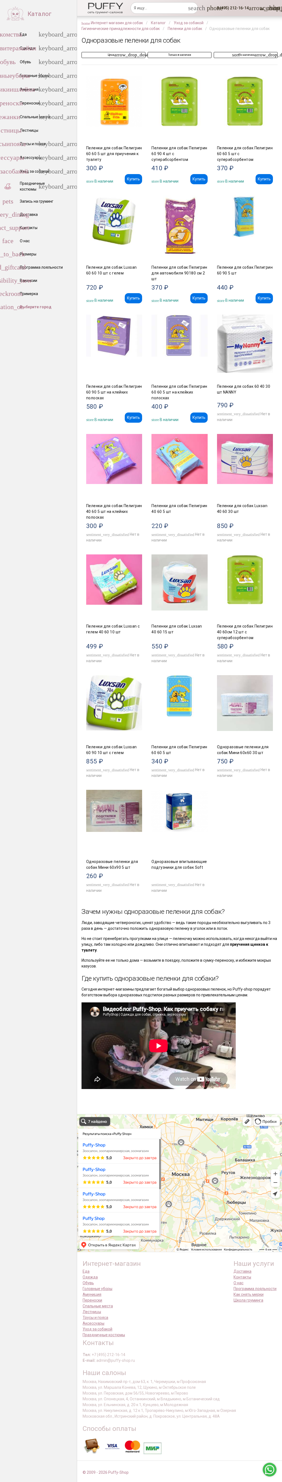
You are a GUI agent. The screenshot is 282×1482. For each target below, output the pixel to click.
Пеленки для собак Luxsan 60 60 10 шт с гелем (111, 270)
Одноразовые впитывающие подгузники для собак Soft (179, 864)
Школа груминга (248, 1300)
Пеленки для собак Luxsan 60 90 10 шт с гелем (111, 750)
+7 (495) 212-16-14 (108, 1354)
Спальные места (98, 1306)
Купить (133, 179)
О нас (238, 1283)
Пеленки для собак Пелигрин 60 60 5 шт (179, 750)
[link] (263, 8)
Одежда (90, 1277)
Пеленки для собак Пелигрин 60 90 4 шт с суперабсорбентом (179, 154)
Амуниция (92, 1294)
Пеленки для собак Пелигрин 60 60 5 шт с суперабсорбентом (245, 154)
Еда (86, 1271)
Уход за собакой (97, 1329)
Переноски (92, 1300)
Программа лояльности (255, 1288)
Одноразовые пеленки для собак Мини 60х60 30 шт (243, 750)
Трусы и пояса (95, 1317)
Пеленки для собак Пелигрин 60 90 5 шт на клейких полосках (114, 392)
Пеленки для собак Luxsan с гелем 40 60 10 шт (113, 629)
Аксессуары (93, 1323)
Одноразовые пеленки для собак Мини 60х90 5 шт (112, 864)
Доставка (242, 1271)
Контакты (242, 1277)
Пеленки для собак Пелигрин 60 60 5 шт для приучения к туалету (114, 154)
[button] (231, 8)
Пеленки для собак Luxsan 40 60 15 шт (176, 629)
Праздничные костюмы (104, 1335)
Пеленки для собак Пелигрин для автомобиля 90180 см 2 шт (179, 273)
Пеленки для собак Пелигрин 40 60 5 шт (179, 509)
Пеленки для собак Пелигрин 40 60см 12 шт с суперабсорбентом (245, 632)
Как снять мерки (249, 1294)
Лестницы (92, 1312)
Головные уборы (97, 1288)
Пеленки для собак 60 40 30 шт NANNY (243, 389)
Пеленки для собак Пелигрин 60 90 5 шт (245, 270)
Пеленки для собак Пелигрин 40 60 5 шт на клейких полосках (114, 511)
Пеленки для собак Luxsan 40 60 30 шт (242, 509)
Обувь (88, 1283)
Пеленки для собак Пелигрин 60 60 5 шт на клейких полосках (179, 392)
